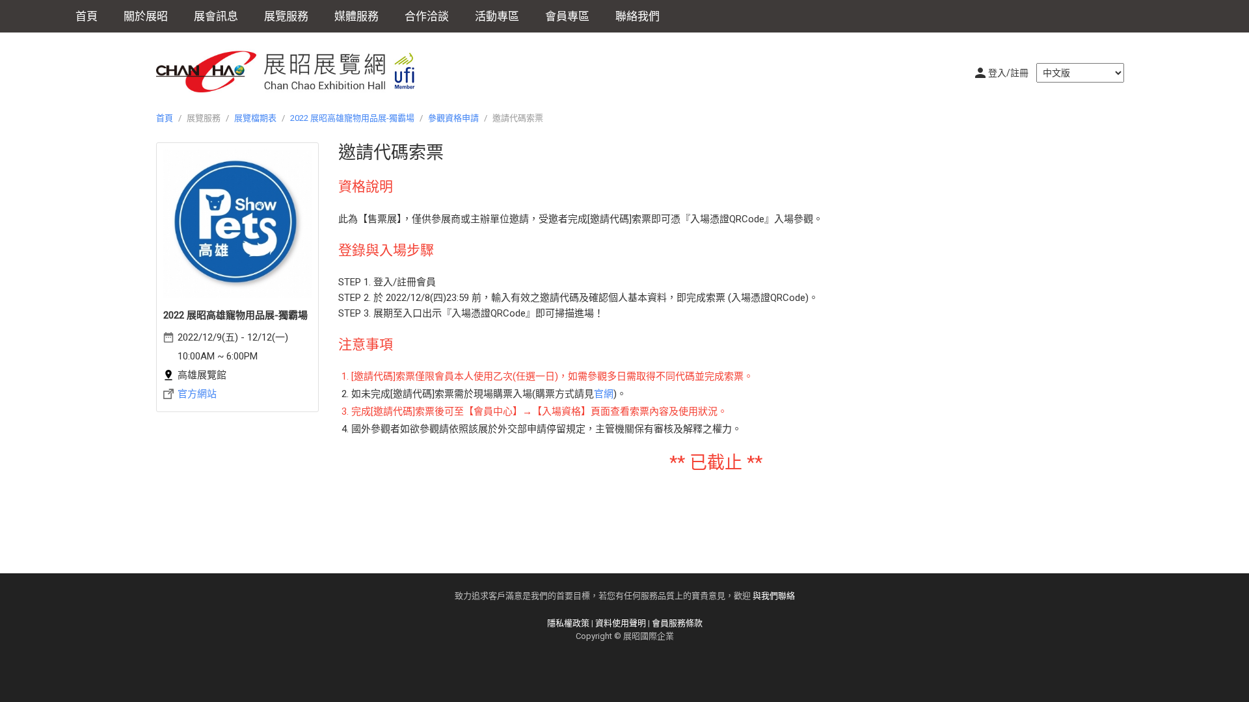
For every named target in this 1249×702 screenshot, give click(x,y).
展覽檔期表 (255, 118)
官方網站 (197, 394)
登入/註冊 (1008, 73)
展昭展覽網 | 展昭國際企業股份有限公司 (292, 71)
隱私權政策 (568, 623)
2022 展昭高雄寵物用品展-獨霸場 (352, 118)
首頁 (86, 16)
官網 (603, 394)
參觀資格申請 (453, 118)
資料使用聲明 (620, 623)
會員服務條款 (677, 623)
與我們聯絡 (774, 596)
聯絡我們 (637, 16)
